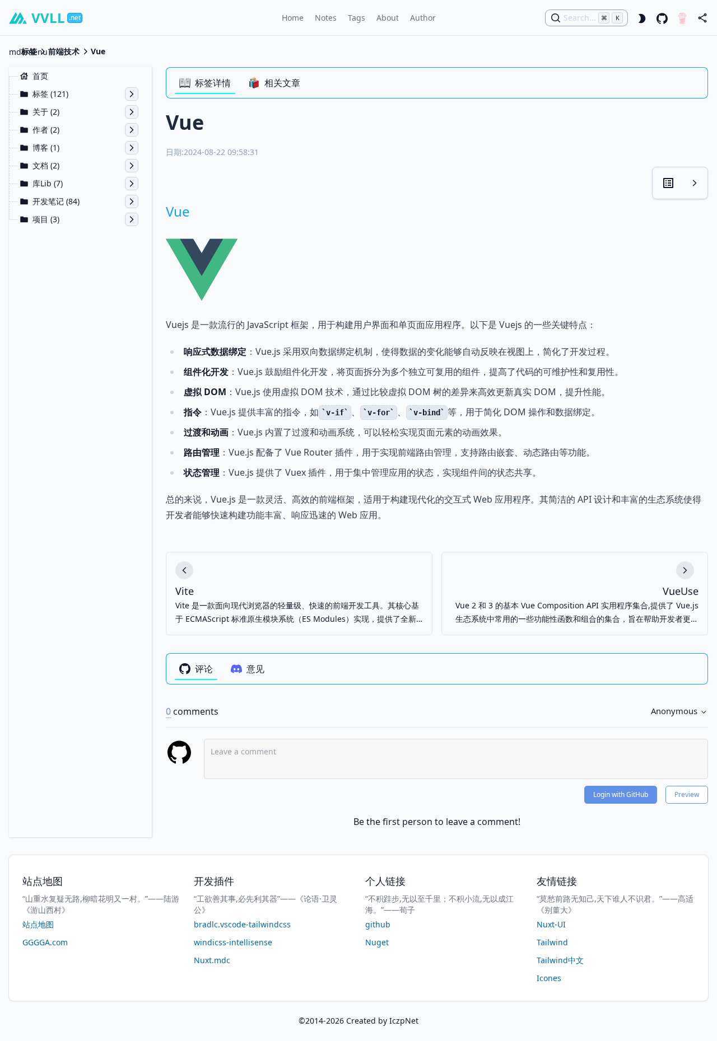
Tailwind (552, 942)
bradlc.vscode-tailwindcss (242, 924)
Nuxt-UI (551, 924)
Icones (549, 978)
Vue (178, 211)
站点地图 (38, 924)
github (377, 924)
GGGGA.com (45, 942)
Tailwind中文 (560, 960)
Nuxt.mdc (212, 960)
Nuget (377, 942)
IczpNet (403, 1020)
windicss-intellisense (233, 942)
